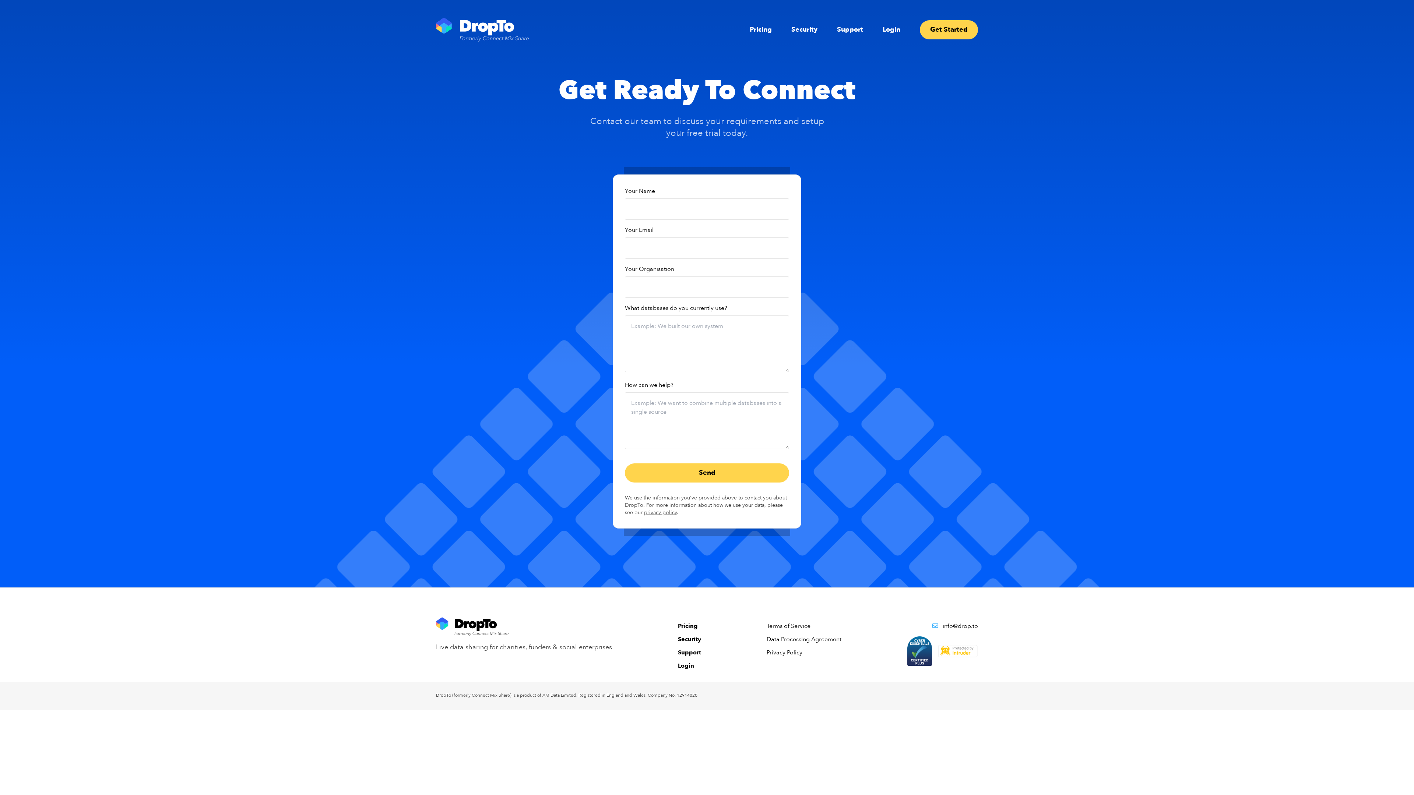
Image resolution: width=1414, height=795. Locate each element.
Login (891, 29)
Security (804, 29)
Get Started (949, 29)
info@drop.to (960, 626)
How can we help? (649, 385)
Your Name (640, 191)
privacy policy (660, 512)
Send (707, 472)
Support (850, 29)
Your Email (639, 230)
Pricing (761, 29)
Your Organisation (649, 269)
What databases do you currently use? (676, 308)
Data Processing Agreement (804, 639)
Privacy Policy (784, 653)
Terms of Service (788, 626)
